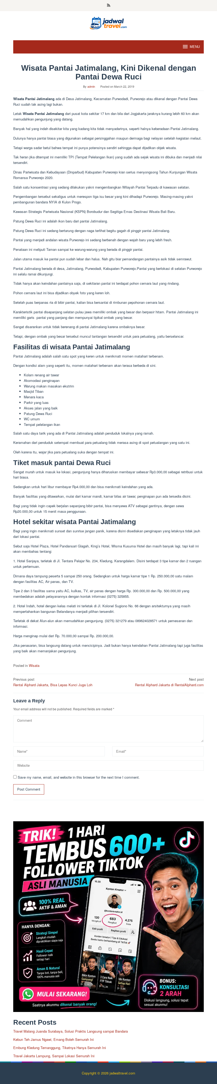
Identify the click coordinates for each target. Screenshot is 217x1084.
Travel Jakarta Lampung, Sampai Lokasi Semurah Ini (53, 1055)
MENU (195, 47)
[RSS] (109, 5)
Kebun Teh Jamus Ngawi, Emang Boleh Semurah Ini (53, 1039)
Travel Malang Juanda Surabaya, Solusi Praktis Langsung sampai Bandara (70, 1031)
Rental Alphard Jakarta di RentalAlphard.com (169, 682)
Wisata (34, 665)
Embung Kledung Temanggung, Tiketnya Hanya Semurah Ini (59, 1047)
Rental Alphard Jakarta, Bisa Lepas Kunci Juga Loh (52, 682)
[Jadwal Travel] (108, 22)
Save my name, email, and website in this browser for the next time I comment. (79, 777)
